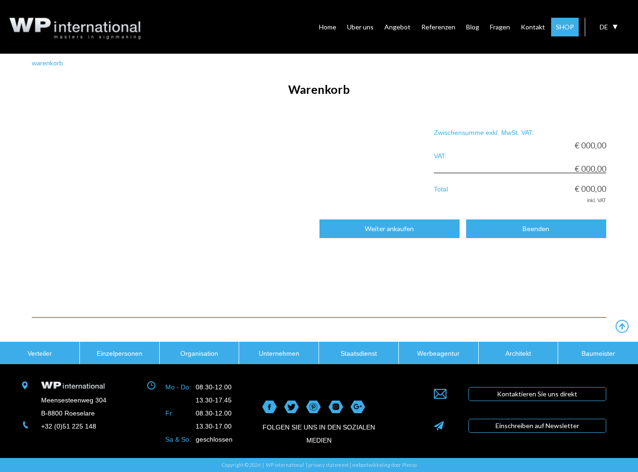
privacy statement (328, 465)
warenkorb (47, 63)
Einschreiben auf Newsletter (537, 426)
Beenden (536, 228)
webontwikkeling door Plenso (384, 465)
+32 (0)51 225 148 (68, 426)
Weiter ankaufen (389, 228)
